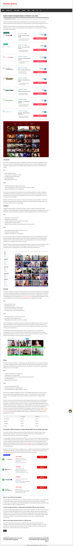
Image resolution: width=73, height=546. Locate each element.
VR (37, 10)
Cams (29, 10)
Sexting (23, 10)
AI (40, 10)
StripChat (18, 466)
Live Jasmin (19, 456)
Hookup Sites (9, 10)
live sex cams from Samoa (26, 296)
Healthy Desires (10, 3)
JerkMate (18, 476)
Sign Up (42, 457)
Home (3, 10)
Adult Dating (16, 10)
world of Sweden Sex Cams (29, 443)
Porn (33, 10)
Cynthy (14, 18)
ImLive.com (19, 487)
